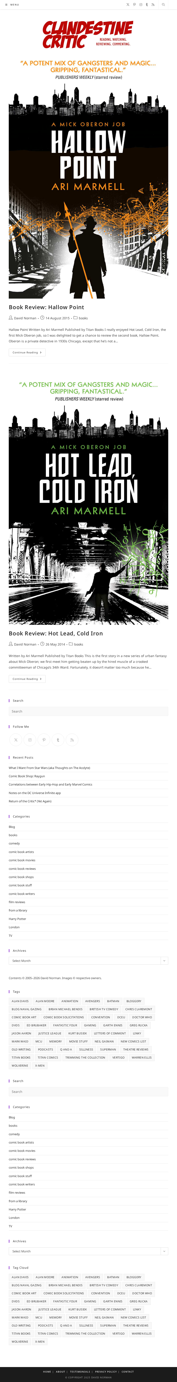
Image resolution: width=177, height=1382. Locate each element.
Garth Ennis (112, 1025)
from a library (18, 910)
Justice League (50, 1033)
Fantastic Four (65, 1025)
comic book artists (21, 852)
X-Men (39, 1066)
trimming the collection (85, 1057)
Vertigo (118, 1057)
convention (100, 1017)
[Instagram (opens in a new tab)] (141, 4)
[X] (15, 739)
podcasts (45, 1049)
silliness (86, 1049)
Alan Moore (45, 1001)
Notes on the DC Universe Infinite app (35, 793)
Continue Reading (29, 353)
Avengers (92, 1001)
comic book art (24, 1017)
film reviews (17, 902)
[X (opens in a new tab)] (127, 4)
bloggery (134, 1001)
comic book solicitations (64, 1017)
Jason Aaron (21, 1033)
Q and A (66, 1049)
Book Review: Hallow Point (46, 307)
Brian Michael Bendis (66, 1009)
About (60, 1371)
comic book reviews (22, 869)
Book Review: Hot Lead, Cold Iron (56, 633)
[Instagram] (30, 739)
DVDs (16, 1025)
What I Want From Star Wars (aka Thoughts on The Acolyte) (49, 768)
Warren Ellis (142, 1057)
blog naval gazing (26, 1009)
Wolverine (20, 1066)
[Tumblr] (58, 739)
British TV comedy (104, 1009)
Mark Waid (20, 1041)
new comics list (133, 1041)
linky (137, 1033)
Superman (108, 1049)
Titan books (21, 1057)
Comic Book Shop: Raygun (27, 776)
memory (55, 1041)
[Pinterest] (44, 739)
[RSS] (72, 739)
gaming (90, 1025)
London (14, 927)
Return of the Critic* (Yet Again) (30, 801)
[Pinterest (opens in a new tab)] (134, 4)
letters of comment (110, 1033)
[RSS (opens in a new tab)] (153, 4)
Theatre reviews (136, 1049)
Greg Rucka (139, 1025)
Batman (113, 1001)
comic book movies (22, 860)
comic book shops (21, 877)
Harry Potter (17, 919)
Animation (70, 1001)
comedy (14, 843)
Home (47, 1371)
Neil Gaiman (104, 1041)
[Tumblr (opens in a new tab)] (147, 4)
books (83, 318)
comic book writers (22, 894)
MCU (38, 1041)
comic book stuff (20, 885)
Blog (12, 827)
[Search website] (163, 4)
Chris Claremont (138, 1009)
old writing (21, 1049)
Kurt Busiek (77, 1033)
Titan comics (48, 1057)
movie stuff (78, 1041)
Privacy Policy (106, 1371)
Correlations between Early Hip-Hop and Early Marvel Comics (50, 784)
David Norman (25, 318)
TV (10, 936)
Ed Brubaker (36, 1025)
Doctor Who (142, 1017)
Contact (128, 1371)
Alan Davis (20, 1001)
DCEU (121, 1017)
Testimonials (80, 1371)
